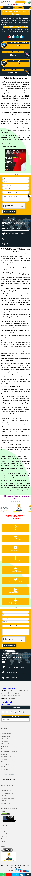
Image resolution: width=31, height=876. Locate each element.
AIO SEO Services (5, 769)
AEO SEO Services (5, 764)
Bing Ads (3, 831)
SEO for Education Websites (8, 798)
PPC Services (4, 825)
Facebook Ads (4, 834)
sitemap (3, 846)
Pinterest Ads (4, 844)
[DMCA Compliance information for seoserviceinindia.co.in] (7, 850)
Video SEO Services (6, 790)
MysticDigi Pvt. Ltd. (17, 865)
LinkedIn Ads (4, 841)
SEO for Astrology (5, 803)
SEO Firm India (4, 741)
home (9, 7)
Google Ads (4, 828)
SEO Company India (6, 744)
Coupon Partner (5, 754)
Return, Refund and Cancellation (9, 751)
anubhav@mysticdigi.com (10, 220)
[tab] (13, 511)
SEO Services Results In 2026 (8, 756)
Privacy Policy (4, 746)
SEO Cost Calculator (20, 2)
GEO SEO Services (5, 767)
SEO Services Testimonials (7, 806)
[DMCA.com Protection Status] (5, 813)
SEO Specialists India (6, 733)
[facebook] (8, 4)
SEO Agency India (5, 736)
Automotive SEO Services (7, 793)
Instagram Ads (4, 836)
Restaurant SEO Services (7, 785)
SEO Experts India (5, 738)
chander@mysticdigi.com (10, 700)
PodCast (3, 811)
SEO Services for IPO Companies (9, 808)
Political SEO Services (6, 801)
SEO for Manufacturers (7, 795)
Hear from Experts (9, 211)
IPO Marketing (4, 759)
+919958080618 (8, 217)
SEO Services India (5, 728)
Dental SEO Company (6, 788)
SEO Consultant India (6, 731)
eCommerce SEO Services (7, 783)
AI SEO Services (5, 761)
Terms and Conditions (6, 749)
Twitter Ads (4, 839)
